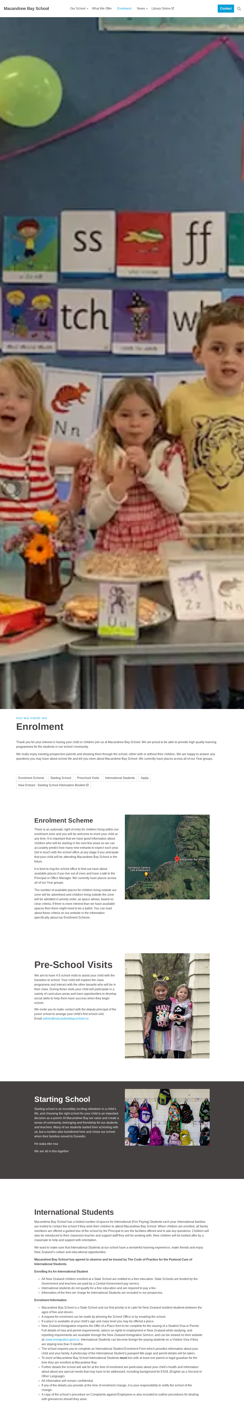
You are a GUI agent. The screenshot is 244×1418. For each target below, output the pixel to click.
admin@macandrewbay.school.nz (66, 1018)
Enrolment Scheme (31, 778)
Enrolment (124, 8)
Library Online (161, 8)
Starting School (60, 778)
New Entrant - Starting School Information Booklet (51, 785)
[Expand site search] (239, 8)
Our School (77, 8)
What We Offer (102, 8)
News (141, 8)
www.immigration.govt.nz (62, 1339)
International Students (120, 778)
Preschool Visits (88, 778)
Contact (226, 8)
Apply (145, 778)
